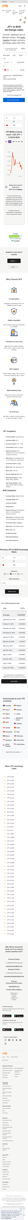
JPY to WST (10, 923)
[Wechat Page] (16, 1040)
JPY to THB (10, 898)
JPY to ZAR (10, 934)
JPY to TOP (10, 901)
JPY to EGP (10, 805)
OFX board (4, 1184)
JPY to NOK (10, 855)
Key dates (4, 1176)
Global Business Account (7, 1068)
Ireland (7, 714)
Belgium (18, 705)
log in (18, 90)
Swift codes (5, 1102)
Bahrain (19, 522)
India (17, 732)
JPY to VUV (10, 920)
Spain (7, 722)
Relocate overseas (6, 1130)
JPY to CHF (10, 787)
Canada (7, 727)
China (18, 727)
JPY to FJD (10, 812)
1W (10, 141)
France (7, 709)
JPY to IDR (10, 827)
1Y (16, 141)
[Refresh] (4, 48)
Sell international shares (7, 1140)
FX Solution (4, 1075)
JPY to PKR (10, 877)
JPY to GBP (10, 815)
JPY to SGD (10, 894)
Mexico (7, 736)
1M (13, 141)
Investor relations (6, 1178)
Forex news (5, 1113)
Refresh (23, 48)
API (3, 1146)
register (13, 90)
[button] (14, 55)
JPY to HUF (10, 823)
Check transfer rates (7, 1095)
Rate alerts (4, 1098)
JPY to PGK (10, 870)
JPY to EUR (10, 808)
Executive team (5, 1186)
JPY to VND (10, 916)
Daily (7, 574)
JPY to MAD (10, 844)
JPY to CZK (10, 798)
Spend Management (19, 1068)
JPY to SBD (10, 887)
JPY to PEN (10, 866)
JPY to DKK (10, 801)
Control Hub (5, 1077)
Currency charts (6, 1100)
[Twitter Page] (13, 1040)
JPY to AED (10, 777)
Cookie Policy (8, 1218)
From (4, 58)
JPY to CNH (10, 791)
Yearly (21, 574)
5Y (19, 141)
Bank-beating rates (14, 390)
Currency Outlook (6, 1108)
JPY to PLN (10, 880)
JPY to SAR (10, 884)
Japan (19, 463)
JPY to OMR (10, 862)
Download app (5, 1124)
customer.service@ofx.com (14, 966)
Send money (5, 1122)
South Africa (20, 740)
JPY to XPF (10, 930)
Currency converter (6, 1086)
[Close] (21, 1209)
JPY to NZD (10, 858)
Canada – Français (6, 1161)
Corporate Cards (6, 1072)
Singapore (8, 740)
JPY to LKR (10, 841)
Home (3, 10)
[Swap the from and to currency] (14, 122)
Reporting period (14, 579)
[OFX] (5, 6)
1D (6, 141)
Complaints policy (6, 1164)
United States (20, 744)
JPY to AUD (10, 780)
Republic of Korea (19, 719)
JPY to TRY (10, 905)
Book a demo (5, 1060)
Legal (3, 1159)
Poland (7, 718)
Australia (8, 705)
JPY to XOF (10, 927)
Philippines (19, 736)
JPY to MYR (10, 851)
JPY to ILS (10, 830)
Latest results (5, 1174)
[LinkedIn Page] (9, 1040)
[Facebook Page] (5, 1040)
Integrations (17, 1074)
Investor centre (5, 1172)
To (3, 66)
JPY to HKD (10, 819)
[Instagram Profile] (5, 1043)
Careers (4, 1189)
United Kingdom (8, 745)
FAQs (8, 1056)
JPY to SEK (10, 891)
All (22, 141)
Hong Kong (8, 732)
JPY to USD (10, 913)
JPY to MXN (10, 848)
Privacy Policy (5, 1166)
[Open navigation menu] (24, 6)
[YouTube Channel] (20, 1040)
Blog (3, 1110)
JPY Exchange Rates (15, 12)
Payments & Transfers (7, 1070)
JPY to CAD (10, 784)
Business (4, 1)
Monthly (14, 574)
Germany (19, 709)
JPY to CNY (10, 794)
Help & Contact (14, 1056)
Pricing (16, 1076)
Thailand (19, 723)
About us (4, 1157)
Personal (12, 1)
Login (19, 6)
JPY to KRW (10, 837)
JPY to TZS (10, 909)
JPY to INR (10, 834)
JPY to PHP (10, 873)
